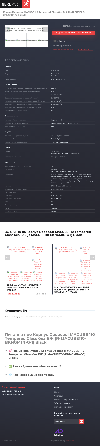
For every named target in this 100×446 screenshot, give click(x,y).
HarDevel (70, 441)
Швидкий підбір (11, 391)
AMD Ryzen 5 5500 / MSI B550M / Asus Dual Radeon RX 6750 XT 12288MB (23, 287)
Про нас (57, 392)
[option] (26, 29)
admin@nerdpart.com (63, 407)
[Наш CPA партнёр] (58, 430)
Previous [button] (7, 29)
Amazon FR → (85, 49)
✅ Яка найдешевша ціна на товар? (35, 366)
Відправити (81, 421)
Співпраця (58, 396)
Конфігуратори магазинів (13, 395)
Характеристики (17, 60)
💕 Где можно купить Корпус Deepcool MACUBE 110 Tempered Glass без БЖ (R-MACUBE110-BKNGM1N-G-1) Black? (47, 354)
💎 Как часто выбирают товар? (31, 374)
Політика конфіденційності (66, 399)
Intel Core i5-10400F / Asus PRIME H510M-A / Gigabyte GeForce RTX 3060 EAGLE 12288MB (71, 289)
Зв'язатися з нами (62, 403)
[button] (96, 4)
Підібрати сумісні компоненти (73, 33)
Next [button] (45, 29)
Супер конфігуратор (14, 387)
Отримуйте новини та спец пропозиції (67, 414)
